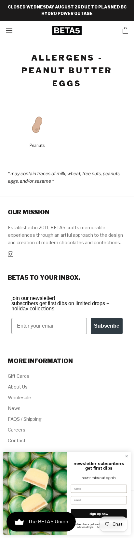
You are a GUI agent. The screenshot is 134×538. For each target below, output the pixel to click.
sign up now (99, 514)
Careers (16, 429)
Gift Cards (18, 376)
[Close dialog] (126, 456)
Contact (17, 440)
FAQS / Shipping (25, 419)
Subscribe (106, 326)
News (14, 408)
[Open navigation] (9, 30)
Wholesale (19, 397)
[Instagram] (10, 253)
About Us (18, 386)
